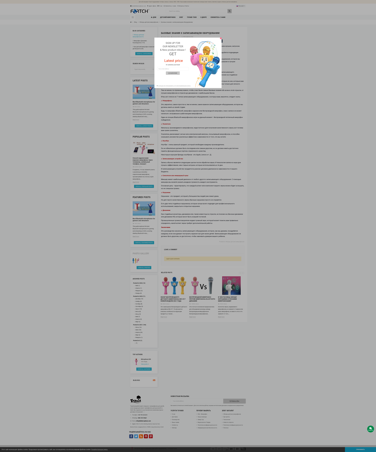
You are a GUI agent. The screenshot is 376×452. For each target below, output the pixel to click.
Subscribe (173, 73)
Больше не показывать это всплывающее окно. (174, 86)
